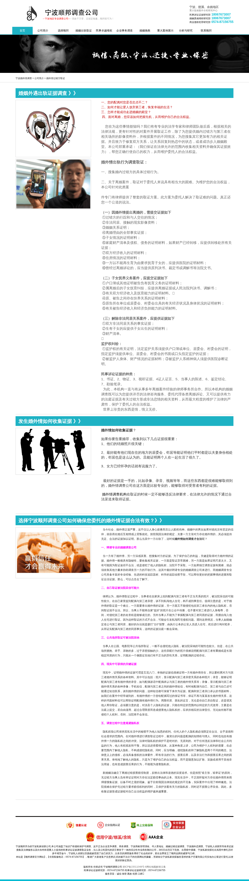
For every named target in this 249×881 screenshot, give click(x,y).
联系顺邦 (206, 30)
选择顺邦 (63, 30)
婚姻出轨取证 (83, 30)
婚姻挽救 (144, 30)
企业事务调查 (124, 30)
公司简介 (42, 30)
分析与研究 (186, 30)
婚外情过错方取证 (55, 78)
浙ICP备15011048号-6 (134, 866)
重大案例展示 (165, 30)
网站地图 (151, 866)
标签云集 (161, 866)
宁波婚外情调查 (24, 78)
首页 (22, 30)
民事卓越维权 (104, 30)
